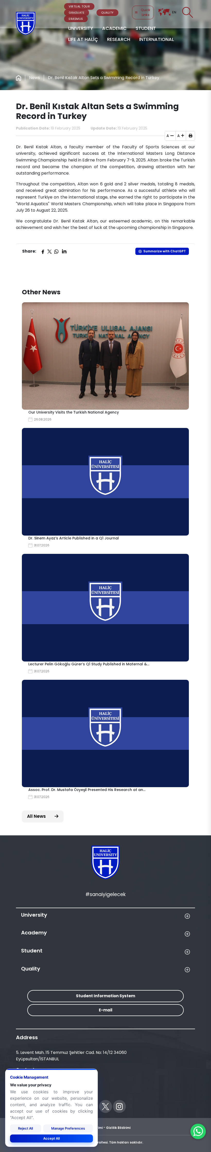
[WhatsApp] (56, 251)
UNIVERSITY (80, 28)
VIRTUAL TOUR (79, 6)
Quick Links (145, 12)
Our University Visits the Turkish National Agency (73, 412)
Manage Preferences (68, 1128)
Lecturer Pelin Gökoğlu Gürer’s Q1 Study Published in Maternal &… (88, 664)
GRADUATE (76, 13)
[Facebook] (42, 251)
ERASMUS (76, 19)
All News (37, 816)
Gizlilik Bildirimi (118, 1127)
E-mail (105, 1010)
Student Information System (105, 996)
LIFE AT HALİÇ (83, 39)
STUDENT (146, 28)
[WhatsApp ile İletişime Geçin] (198, 1131)
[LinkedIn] (64, 251)
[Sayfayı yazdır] (190, 135)
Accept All (51, 1138)
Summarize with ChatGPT (164, 251)
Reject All (25, 1128)
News (34, 78)
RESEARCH (118, 39)
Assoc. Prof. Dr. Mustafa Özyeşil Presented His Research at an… (86, 789)
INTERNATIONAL (156, 39)
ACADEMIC (114, 28)
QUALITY (107, 13)
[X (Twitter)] (49, 251)
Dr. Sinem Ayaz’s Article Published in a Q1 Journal (73, 538)
